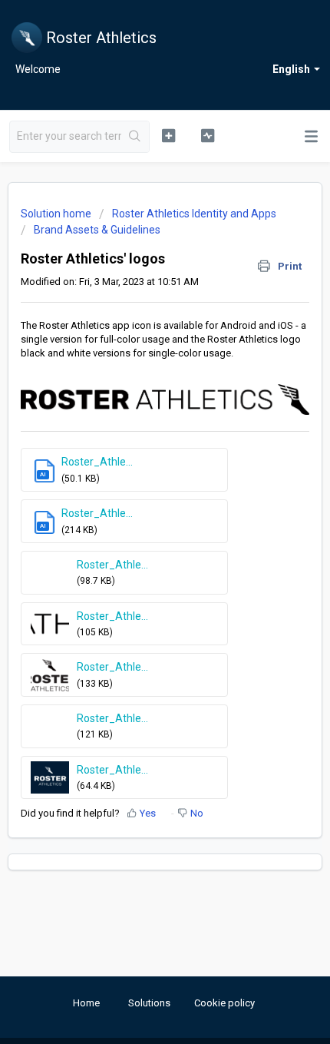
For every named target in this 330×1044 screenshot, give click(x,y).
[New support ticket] (168, 135)
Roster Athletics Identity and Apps (194, 213)
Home (86, 1003)
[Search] (135, 136)
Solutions (149, 1003)
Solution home (57, 213)
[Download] (136, 516)
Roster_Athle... (97, 462)
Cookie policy (224, 1003)
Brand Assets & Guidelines (97, 230)
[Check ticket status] (207, 135)
